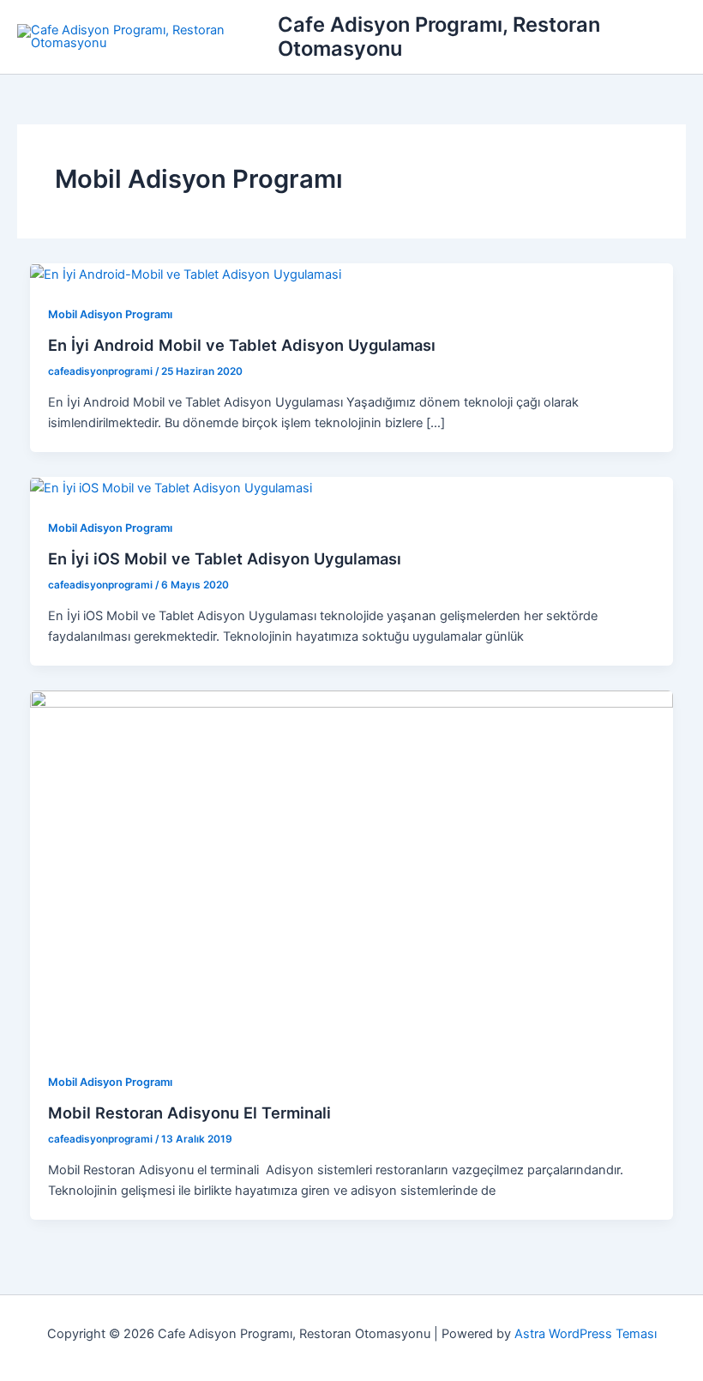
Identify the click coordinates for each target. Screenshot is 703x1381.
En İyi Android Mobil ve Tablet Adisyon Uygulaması (242, 344)
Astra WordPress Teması (585, 1334)
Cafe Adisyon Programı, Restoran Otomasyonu (439, 36)
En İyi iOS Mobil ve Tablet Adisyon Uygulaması (224, 558)
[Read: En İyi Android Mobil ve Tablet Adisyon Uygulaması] (185, 273)
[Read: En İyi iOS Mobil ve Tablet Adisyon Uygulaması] (171, 487)
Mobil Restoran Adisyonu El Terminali (189, 1112)
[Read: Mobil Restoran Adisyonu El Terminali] (352, 870)
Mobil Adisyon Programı (110, 314)
